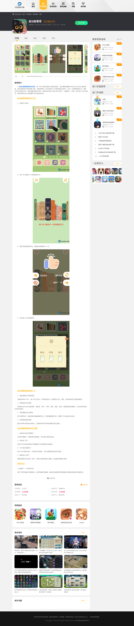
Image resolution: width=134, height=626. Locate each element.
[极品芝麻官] (104, 171)
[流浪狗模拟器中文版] (97, 171)
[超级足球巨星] (111, 171)
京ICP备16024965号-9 (82, 620)
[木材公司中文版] (121, 179)
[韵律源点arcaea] (94, 179)
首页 (23, 14)
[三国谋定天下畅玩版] (114, 179)
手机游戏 (28, 14)
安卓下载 (81, 23)
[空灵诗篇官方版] (101, 179)
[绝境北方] (118, 171)
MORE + (83, 532)
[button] (16, 76)
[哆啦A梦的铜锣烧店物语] (108, 179)
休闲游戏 (35, 14)
